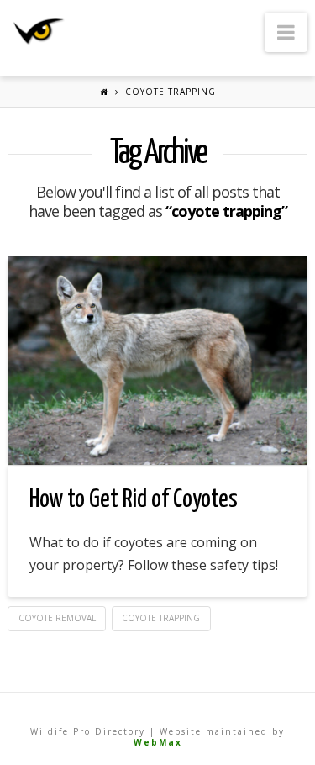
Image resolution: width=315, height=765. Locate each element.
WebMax (158, 742)
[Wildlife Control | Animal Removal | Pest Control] (39, 31)
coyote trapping (161, 618)
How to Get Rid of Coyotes (133, 499)
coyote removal (57, 618)
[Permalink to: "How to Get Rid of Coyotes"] (157, 360)
